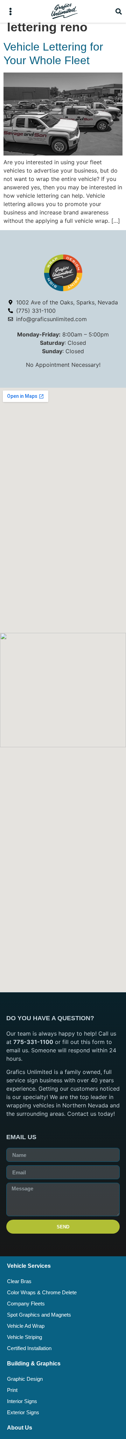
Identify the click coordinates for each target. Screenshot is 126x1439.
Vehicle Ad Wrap (25, 1326)
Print (12, 1390)
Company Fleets (26, 1304)
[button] (10, 11)
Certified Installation (29, 1348)
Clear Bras (19, 1281)
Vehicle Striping (24, 1337)
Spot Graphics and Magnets (39, 1315)
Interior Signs (22, 1401)
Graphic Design (25, 1379)
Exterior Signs (23, 1412)
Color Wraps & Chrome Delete (42, 1292)
